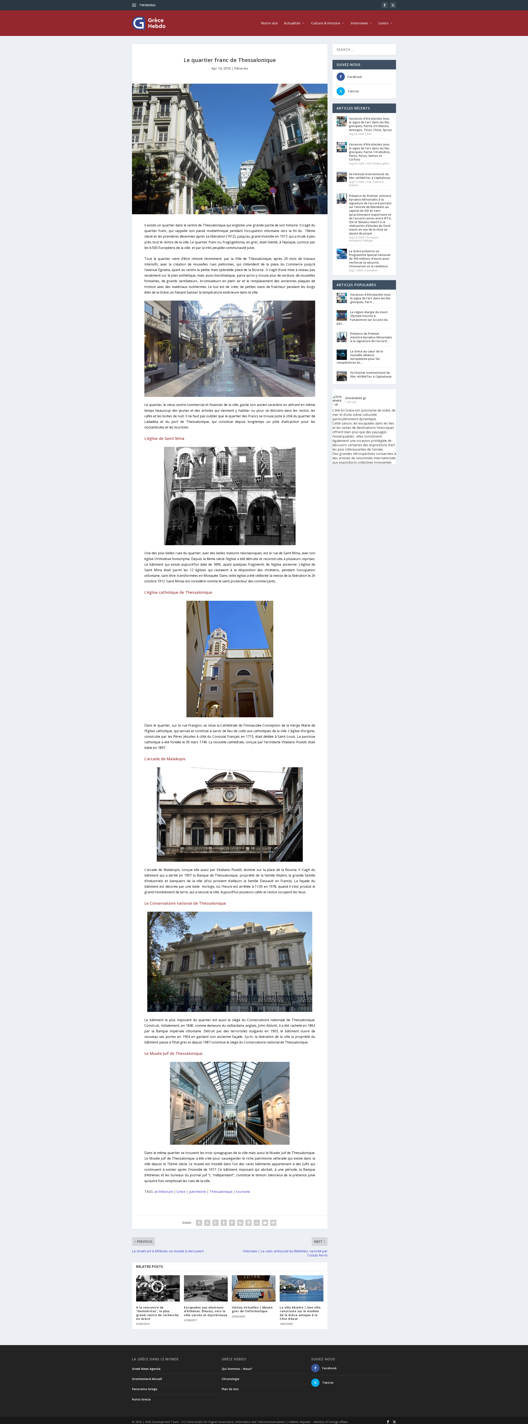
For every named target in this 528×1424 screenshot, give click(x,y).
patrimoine (197, 1191)
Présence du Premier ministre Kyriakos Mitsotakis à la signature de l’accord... (371, 337)
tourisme (243, 1191)
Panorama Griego (144, 1389)
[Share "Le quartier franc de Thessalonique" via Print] (273, 1223)
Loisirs (383, 23)
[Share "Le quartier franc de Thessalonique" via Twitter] (207, 1223)
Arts (369, 134)
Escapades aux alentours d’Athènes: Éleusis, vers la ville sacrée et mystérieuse (205, 1311)
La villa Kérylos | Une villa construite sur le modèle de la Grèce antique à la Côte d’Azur (300, 1313)
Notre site (269, 23)
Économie (372, 237)
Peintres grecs (381, 163)
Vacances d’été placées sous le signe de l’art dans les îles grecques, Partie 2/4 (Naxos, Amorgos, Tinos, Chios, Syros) (370, 124)
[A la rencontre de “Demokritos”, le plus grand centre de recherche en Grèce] (158, 1288)
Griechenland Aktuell (147, 1379)
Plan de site (230, 1389)
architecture (163, 1191)
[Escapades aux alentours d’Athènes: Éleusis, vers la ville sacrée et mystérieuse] (206, 1288)
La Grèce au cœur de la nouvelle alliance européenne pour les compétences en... (360, 357)
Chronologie (230, 1379)
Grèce (181, 1191)
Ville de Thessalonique (253, 258)
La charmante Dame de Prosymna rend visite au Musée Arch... (198, 5)
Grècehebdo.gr (355, 398)
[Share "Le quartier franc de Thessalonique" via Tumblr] (224, 1223)
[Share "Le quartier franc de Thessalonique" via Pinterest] (232, 1223)
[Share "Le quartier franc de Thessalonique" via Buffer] (248, 1223)
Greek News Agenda (146, 1369)
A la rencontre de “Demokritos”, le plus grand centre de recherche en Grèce (157, 1313)
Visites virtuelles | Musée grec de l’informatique (252, 1309)
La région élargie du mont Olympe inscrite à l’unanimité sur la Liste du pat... (362, 317)
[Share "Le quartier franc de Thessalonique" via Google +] (215, 1223)
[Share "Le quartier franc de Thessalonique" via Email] (265, 1223)
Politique (368, 240)
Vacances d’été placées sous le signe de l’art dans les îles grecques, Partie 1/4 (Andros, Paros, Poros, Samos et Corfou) (369, 151)
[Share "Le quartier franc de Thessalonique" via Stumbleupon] (257, 1223)
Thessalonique (221, 1191)
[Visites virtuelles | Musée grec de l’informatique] (254, 1288)
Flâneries (241, 68)
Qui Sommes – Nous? (237, 1369)
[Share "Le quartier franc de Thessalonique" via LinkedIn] (240, 1223)
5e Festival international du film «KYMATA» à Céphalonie (369, 176)
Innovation (355, 240)
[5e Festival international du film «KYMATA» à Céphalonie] (342, 177)
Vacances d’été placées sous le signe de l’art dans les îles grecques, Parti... (370, 298)
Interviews (359, 23)
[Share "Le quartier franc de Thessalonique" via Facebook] (199, 1223)
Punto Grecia (141, 1399)
